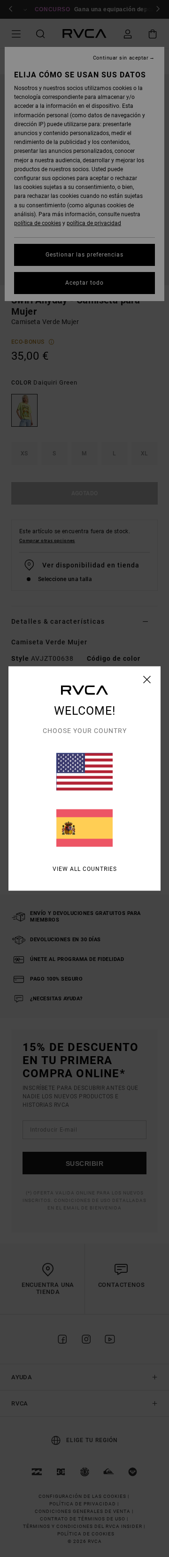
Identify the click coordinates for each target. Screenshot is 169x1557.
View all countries (85, 869)
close (147, 679)
